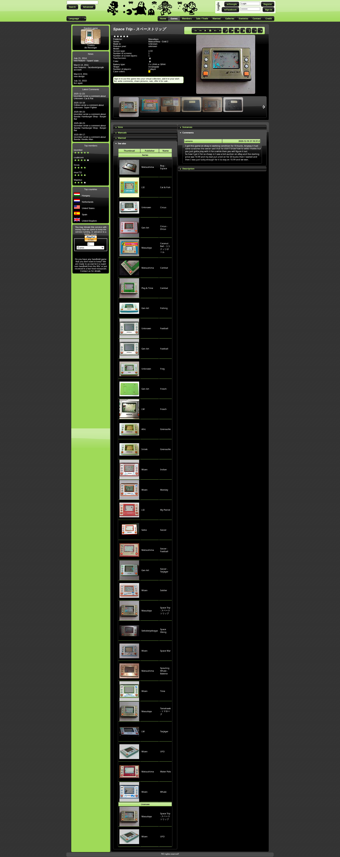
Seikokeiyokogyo (149, 630)
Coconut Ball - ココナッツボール (165, 247)
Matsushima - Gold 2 (158, 41)
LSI (143, 187)
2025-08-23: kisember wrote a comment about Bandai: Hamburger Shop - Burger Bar (90, 115)
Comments (188, 132)
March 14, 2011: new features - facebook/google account (89, 67)
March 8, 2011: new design (81, 75)
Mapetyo (78, 180)
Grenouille (165, 429)
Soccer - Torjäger (164, 570)
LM (143, 409)
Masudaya (146, 247)
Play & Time (147, 288)
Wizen (144, 469)
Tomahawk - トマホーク (165, 711)
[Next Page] (263, 107)
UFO (162, 751)
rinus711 (78, 172)
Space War (165, 650)
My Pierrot (165, 509)
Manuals (122, 132)
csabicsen (79, 157)
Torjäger (164, 731)
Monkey (164, 489)
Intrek (144, 449)
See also (122, 143)
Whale (163, 791)
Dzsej (76, 165)
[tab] (145, 127)
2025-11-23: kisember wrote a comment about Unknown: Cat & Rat (90, 96)
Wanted (122, 138)
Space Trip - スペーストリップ (165, 610)
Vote (120, 127)
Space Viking (163, 630)
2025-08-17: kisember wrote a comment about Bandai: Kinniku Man (90, 137)
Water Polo (165, 771)
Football (164, 328)
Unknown (146, 207)
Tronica (90, 45)
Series (145, 155)
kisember (78, 150)
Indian (163, 469)
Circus (163, 207)
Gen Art (145, 227)
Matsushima (147, 167)
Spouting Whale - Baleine (164, 671)
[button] (72, 7)
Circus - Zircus (163, 227)
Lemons (189, 141)
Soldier (163, 590)
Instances (187, 127)
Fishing (164, 308)
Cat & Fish (165, 187)
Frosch (163, 388)
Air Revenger (90, 47)
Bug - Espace (163, 167)
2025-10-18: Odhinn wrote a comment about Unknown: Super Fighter (89, 105)
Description (188, 168)
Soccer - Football (164, 550)
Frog (162, 368)
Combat (164, 267)
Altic (143, 429)
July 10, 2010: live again (80, 82)
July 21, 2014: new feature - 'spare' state (86, 59)
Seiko (144, 530)
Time (162, 691)
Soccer (163, 530)
